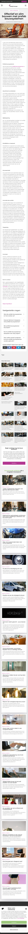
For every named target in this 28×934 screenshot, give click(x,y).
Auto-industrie (14, 10)
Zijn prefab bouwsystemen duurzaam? (14, 326)
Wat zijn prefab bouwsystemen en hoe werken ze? (14, 315)
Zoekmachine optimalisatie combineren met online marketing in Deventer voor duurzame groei (14, 516)
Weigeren (14, 926)
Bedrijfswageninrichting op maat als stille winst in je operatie (6, 418)
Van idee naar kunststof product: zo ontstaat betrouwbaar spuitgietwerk (6, 389)
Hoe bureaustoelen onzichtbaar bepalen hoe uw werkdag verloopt (12, 649)
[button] (26, 908)
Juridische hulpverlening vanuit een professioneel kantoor (13, 755)
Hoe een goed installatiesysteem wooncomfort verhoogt (12, 888)
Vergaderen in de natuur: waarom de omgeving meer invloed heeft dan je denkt (20, 389)
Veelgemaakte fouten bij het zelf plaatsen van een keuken (12, 782)
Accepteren (14, 922)
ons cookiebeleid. (20, 918)
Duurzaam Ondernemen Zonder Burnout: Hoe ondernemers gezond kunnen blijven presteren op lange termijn (20, 440)
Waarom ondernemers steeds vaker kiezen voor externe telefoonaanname (20, 418)
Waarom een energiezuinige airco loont (14, 701)
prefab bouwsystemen (18, 66)
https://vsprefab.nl (7, 303)
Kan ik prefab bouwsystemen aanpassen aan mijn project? (14, 332)
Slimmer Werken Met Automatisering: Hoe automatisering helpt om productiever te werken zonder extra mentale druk (21, 428)
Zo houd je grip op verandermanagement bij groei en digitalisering (6, 378)
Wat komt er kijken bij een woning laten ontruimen (14, 675)
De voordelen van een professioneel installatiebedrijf (13, 808)
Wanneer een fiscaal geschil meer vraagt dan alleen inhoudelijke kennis (6, 398)
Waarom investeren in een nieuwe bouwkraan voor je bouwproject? (12, 835)
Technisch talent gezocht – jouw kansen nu (14, 622)
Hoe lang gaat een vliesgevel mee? (12, 861)
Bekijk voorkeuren (14, 929)
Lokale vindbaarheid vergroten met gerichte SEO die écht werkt (7, 369)
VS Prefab (5, 286)
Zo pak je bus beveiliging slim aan (12, 568)
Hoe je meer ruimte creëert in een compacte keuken (12, 729)
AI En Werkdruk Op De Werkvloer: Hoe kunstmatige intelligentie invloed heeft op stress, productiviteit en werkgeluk (7, 440)
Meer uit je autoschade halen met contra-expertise (12, 542)
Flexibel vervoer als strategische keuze (13, 595)
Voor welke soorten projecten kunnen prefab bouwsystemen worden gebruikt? (14, 339)
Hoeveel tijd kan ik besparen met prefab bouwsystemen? (14, 320)
